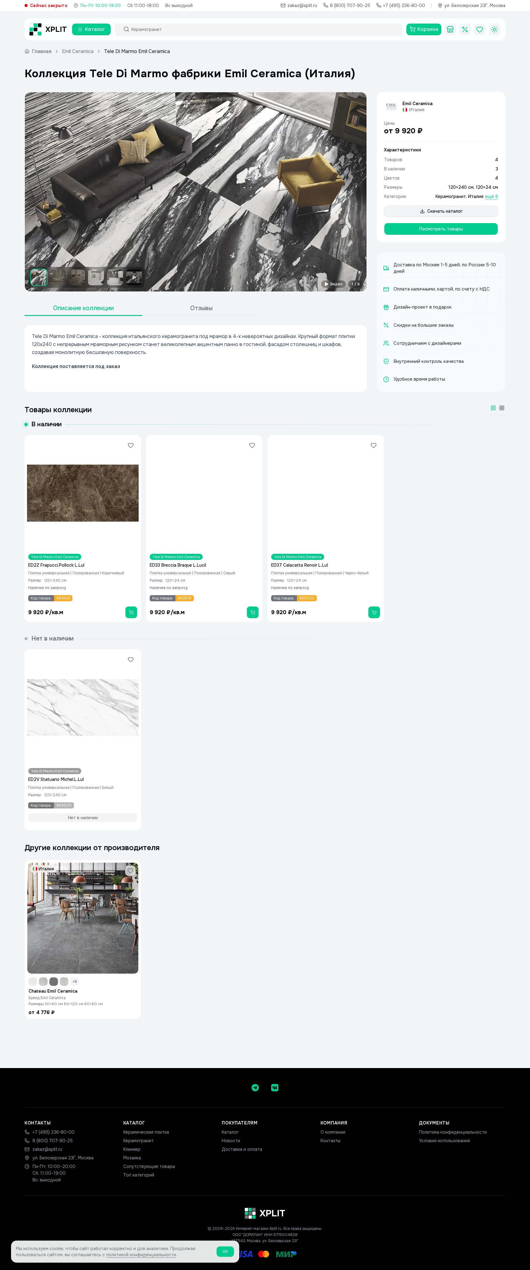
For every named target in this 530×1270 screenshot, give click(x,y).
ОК (225, 1251)
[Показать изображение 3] (77, 277)
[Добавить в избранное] (130, 445)
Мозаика (132, 1158)
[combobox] (264, 29)
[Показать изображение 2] (58, 277)
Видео (336, 284)
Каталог (230, 1132)
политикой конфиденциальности (141, 1254)
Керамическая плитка (146, 1132)
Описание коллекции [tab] (83, 308)
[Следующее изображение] (357, 191)
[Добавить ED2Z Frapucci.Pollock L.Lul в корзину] (131, 612)
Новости (231, 1140)
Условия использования (444, 1140)
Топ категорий (138, 1175)
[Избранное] (480, 29)
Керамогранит (451, 196)
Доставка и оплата (242, 1149)
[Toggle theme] (494, 29)
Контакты (330, 1140)
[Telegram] (255, 1087)
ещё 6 (491, 196)
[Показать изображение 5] (115, 277)
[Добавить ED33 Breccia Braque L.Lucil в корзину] (253, 612)
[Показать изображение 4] (96, 277)
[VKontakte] (274, 1087)
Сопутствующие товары (149, 1166)
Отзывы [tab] (201, 308)
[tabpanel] (196, 358)
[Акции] (465, 29)
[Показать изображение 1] (39, 277)
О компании (333, 1132)
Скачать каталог (445, 211)
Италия (475, 196)
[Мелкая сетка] (501, 408)
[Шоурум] (450, 29)
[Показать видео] (134, 277)
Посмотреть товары (441, 229)
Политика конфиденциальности (453, 1132)
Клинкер (131, 1149)
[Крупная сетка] (493, 408)
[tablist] (142, 308)
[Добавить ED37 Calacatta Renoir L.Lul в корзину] (374, 612)
